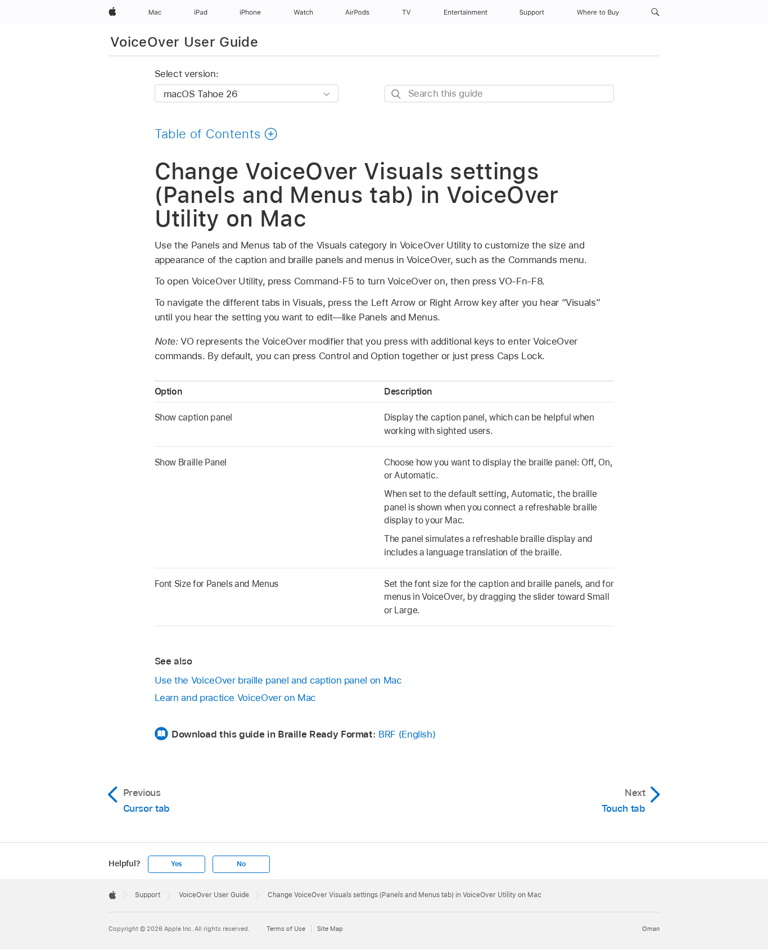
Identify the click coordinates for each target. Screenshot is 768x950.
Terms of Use (285, 929)
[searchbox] (499, 93)
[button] (655, 12)
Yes (176, 864)
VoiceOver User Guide (184, 42)
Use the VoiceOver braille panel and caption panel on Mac (278, 680)
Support (147, 895)
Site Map (330, 929)
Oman (650, 929)
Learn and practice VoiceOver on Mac (236, 697)
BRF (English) (406, 734)
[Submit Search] (397, 94)
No (241, 864)
